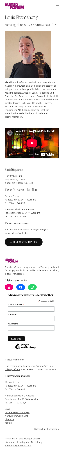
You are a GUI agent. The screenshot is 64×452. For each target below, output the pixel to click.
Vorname (12, 314)
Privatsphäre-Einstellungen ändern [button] (23, 438)
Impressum (53, 429)
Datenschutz (40, 429)
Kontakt (8, 422)
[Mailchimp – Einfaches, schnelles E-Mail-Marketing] (25, 349)
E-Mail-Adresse (16, 304)
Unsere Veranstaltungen (17, 412)
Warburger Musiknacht (16, 415)
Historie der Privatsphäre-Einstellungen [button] (25, 442)
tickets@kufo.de (19, 233)
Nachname (13, 323)
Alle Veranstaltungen (23, 242)
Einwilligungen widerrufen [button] (18, 445)
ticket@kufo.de (12, 369)
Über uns (9, 419)
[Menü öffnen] (57, 6)
